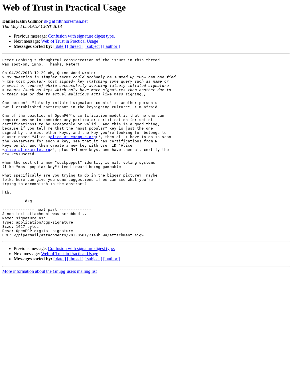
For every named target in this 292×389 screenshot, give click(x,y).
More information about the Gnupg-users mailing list (49, 271)
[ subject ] (93, 46)
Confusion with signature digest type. (81, 36)
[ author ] (111, 46)
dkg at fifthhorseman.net (66, 21)
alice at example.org (73, 137)
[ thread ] (75, 46)
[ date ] (59, 46)
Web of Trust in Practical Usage (69, 41)
